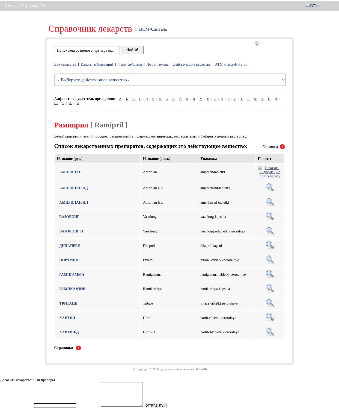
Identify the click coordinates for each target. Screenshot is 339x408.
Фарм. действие (130, 64)
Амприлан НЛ (73, 202)
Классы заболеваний (97, 64)
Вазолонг (69, 217)
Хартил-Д (69, 332)
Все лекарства (65, 64)
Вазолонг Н (71, 231)
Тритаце (68, 303)
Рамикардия (72, 289)
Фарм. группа (158, 64)
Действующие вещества (192, 64)
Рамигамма (71, 274)
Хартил (67, 318)
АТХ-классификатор (231, 64)
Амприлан (70, 172)
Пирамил (68, 260)
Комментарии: (88, 405)
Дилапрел (69, 246)
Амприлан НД (73, 188)
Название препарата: (16, 405)
